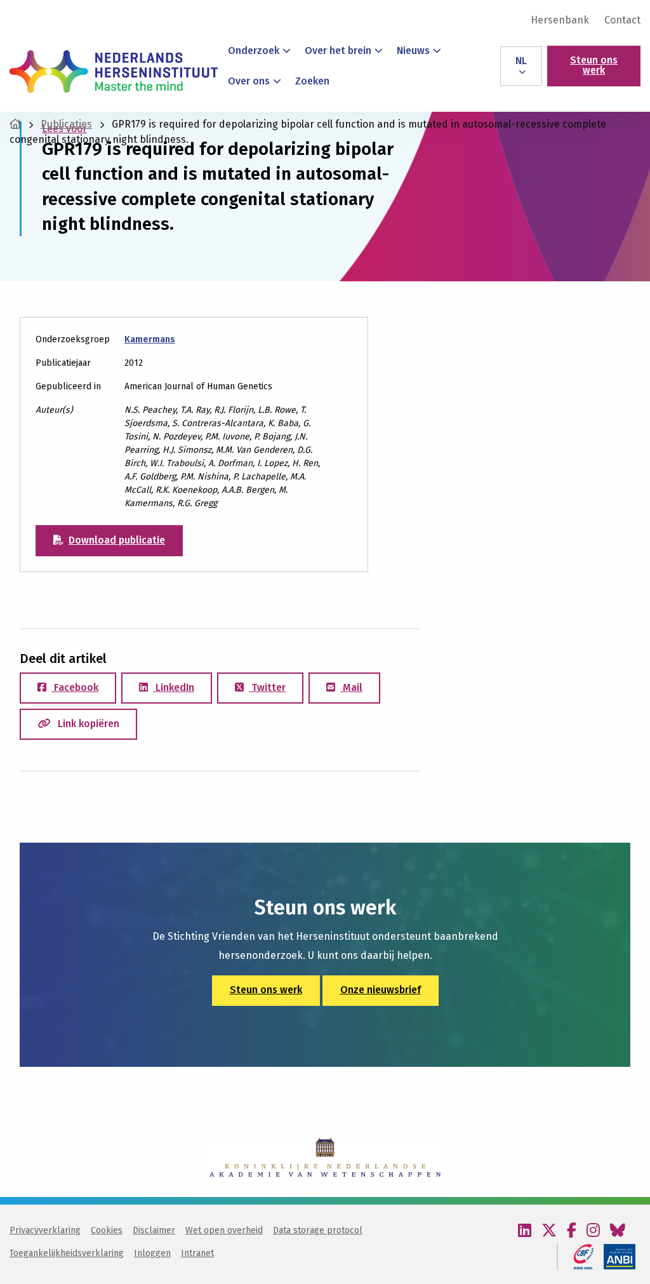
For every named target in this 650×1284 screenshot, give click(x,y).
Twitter (267, 687)
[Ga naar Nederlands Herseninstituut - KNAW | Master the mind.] (15, 124)
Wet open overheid (224, 1230)
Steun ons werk (594, 65)
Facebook (74, 687)
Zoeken (312, 81)
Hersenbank (560, 20)
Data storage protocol (317, 1230)
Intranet (197, 1253)
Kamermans (149, 339)
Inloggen (152, 1253)
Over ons (249, 81)
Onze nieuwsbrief (380, 990)
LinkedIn (173, 687)
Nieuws (413, 50)
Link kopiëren (87, 724)
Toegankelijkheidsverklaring (67, 1253)
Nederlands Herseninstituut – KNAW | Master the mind (114, 71)
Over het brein (338, 50)
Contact (622, 20)
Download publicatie (117, 540)
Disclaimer (154, 1230)
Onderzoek (253, 50)
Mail (351, 687)
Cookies (107, 1230)
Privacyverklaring (45, 1230)
